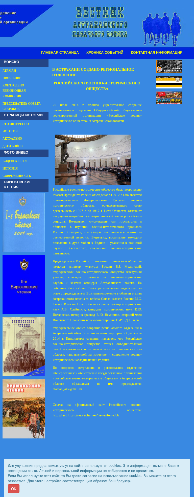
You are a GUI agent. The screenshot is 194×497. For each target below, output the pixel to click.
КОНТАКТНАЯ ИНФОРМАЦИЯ (156, 52)
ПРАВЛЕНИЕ (12, 78)
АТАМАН (9, 70)
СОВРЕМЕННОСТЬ (17, 176)
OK (13, 488)
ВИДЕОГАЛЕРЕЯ (15, 161)
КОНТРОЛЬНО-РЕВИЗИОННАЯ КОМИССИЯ (14, 91)
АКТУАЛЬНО (12, 138)
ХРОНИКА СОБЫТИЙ (104, 52)
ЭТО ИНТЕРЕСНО (16, 124)
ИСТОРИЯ (10, 131)
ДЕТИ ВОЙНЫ (13, 146)
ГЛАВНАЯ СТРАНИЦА (60, 52)
